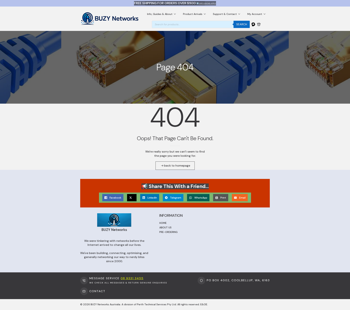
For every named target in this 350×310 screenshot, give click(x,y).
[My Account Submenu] (265, 14)
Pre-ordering (168, 232)
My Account (254, 14)
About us (165, 227)
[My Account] (253, 24)
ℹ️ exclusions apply (206, 3)
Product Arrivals (192, 14)
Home (163, 223)
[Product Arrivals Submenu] (205, 14)
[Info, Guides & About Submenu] (175, 14)
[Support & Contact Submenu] (240, 14)
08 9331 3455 (132, 278)
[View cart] (259, 24)
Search (241, 24)
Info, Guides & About (159, 14)
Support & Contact (225, 14)
